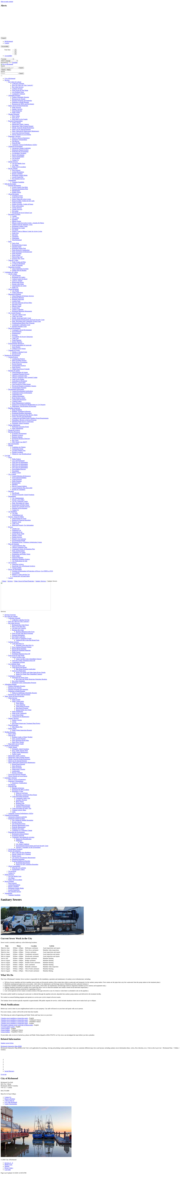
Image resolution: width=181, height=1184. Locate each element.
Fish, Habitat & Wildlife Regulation (22, 820)
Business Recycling (18, 630)
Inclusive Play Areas (18, 258)
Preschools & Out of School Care (22, 212)
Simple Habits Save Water (23, 710)
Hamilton (15, 219)
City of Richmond (10, 78)
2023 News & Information (20, 467)
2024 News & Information (20, 466)
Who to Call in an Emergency (21, 138)
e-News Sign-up (9, 1100)
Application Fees (17, 394)
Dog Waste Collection (18, 637)
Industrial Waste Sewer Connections (23, 421)
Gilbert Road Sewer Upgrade (21, 369)
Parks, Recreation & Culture (20, 503)
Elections (11, 491)
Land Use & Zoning (18, 379)
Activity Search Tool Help (20, 187)
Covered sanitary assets (8, 1027)
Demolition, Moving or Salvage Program (24, 420)
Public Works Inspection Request (22, 730)
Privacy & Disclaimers (15, 569)
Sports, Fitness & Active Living (21, 199)
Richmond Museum (18, 297)
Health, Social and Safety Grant (21, 318)
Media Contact (16, 472)
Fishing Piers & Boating (19, 270)
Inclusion (15, 335)
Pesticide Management (18, 827)
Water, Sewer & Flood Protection (18, 105)
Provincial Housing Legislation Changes (24, 386)
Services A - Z (9, 1163)
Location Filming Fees (18, 450)
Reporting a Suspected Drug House (26, 795)
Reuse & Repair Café (18, 665)
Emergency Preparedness (19, 139)
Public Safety (16, 556)
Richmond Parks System (19, 245)
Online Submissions (14, 425)
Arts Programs (16, 275)
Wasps (21, 842)
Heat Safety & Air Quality (20, 119)
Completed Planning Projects (20, 374)
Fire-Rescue (15, 141)
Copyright (8, 1170)
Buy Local (15, 440)
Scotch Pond (16, 308)
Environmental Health (18, 540)
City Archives (12, 562)
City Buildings (12, 511)
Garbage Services (17, 88)
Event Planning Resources (16, 343)
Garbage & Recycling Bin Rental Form (27, 640)
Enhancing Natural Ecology (20, 150)
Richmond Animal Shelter (20, 175)
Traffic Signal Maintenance (20, 752)
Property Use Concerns (19, 539)
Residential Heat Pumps (23, 863)
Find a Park (15, 243)
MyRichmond (9, 41)
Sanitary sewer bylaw (7, 1043)
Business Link (20, 803)
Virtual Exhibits (16, 568)
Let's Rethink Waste (18, 92)
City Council (12, 474)
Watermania (15, 238)
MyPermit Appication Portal (20, 427)
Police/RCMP (16, 143)
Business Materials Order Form (25, 631)
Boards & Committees (18, 489)
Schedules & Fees (17, 195)
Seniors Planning (17, 342)
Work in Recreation (18, 206)
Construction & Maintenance (20, 716)
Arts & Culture (12, 274)
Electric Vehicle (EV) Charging (21, 854)
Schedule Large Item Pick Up (24, 645)
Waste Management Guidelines (21, 403)
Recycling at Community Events (21, 638)
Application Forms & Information (22, 393)
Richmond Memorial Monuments (22, 311)
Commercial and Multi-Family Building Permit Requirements (30, 418)
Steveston (15, 235)
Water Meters (20, 703)
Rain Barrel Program (22, 708)
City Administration (18, 498)
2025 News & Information (20, 464)
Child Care (15, 338)
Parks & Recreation (10, 184)
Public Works (16, 112)
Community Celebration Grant (21, 325)
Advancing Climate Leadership (21, 148)
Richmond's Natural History (20, 834)
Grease (14, 722)
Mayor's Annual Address (19, 486)
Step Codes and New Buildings (21, 852)
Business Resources (14, 432)
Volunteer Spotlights (18, 182)
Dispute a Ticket (17, 535)
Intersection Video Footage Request (22, 126)
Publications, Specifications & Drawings (24, 406)
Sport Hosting (16, 347)
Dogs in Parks (16, 255)
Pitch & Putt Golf (17, 257)
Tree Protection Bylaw (18, 823)
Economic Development (19, 433)
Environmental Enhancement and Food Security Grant (28, 319)
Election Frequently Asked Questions (23, 494)
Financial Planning (17, 557)
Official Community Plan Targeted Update (24, 377)
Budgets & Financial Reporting (21, 520)
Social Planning (16, 331)
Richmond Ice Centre (18, 228)
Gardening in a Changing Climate (22, 830)
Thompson (15, 236)
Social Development (14, 328)
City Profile (15, 291)
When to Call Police (22, 793)
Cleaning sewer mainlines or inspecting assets (14, 1018)
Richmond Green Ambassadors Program (24, 682)
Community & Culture (11, 272)
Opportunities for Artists (19, 286)
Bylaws (10, 527)
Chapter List (15, 528)
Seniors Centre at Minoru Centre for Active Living (27, 231)
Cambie (14, 216)
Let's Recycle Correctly (19, 628)
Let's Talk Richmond (18, 460)
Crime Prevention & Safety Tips (21, 808)
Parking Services (17, 537)
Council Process (17, 479)
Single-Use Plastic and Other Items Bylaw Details (30, 672)
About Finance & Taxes (19, 518)
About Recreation (13, 194)
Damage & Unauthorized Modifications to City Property (29, 404)
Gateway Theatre (17, 280)
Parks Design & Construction (21, 250)
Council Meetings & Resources (21, 476)
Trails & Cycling (13, 260)
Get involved (16, 158)
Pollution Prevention (18, 829)
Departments (12, 496)
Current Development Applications (22, 391)
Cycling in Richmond (18, 263)
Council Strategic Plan (18, 545)
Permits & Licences (14, 430)
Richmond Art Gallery (18, 277)
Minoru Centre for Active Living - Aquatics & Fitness (28, 223)
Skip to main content (7, 1)
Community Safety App (23, 798)
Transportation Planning (19, 387)
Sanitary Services (17, 109)
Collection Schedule (18, 83)
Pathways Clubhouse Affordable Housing (24, 693)
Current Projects (13, 357)
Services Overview (10, 614)
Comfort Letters (16, 401)
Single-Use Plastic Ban (19, 671)
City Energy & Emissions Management (23, 857)
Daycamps (15, 211)
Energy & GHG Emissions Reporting (27, 864)
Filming (10, 445)
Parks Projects (16, 367)
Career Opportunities (11, 1104)
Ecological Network (18, 835)
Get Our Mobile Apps (18, 163)
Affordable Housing (14, 95)
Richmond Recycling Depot (20, 625)
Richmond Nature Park (19, 248)
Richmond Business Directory (21, 438)
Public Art (15, 287)
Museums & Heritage (14, 294)
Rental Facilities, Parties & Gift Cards (23, 201)
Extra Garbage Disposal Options (21, 647)
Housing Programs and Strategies (22, 100)
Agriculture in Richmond (19, 381)
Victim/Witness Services (23, 805)
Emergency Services (14, 136)
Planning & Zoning (14, 370)
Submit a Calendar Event (19, 352)
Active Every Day (17, 197)
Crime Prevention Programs (20, 796)
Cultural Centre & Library (20, 279)
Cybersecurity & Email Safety (21, 576)
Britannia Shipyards (18, 299)
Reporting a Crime (17, 791)
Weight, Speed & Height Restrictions (23, 128)
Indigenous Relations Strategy (21, 559)
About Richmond (13, 289)
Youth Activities (17, 202)
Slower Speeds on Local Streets (21, 134)
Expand (4, 38)
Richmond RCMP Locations (20, 789)
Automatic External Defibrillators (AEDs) (24, 145)
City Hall (7, 455)
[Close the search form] (1, 75)
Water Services (16, 107)
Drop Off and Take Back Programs (22, 633)
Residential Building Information (22, 413)
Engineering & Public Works (20, 505)
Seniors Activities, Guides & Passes (22, 204)
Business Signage (17, 437)
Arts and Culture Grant (19, 314)
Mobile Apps (8, 1164)
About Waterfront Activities (20, 269)
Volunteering (12, 180)
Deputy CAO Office (18, 500)
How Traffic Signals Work (20, 750)
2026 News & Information (20, 462)
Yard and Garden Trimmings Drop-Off (23, 660)
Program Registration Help (20, 189)
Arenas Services (17, 207)
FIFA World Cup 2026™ (19, 442)
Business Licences (17, 435)
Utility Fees (15, 523)
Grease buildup (5, 1028)
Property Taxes (16, 522)
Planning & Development (19, 508)
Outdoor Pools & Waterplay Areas (22, 224)
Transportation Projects (19, 365)
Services (7, 80)
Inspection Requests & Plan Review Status (24, 415)
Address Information (18, 396)
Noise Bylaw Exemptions (19, 362)
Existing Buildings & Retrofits (21, 861)
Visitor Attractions (17, 292)
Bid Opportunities (13, 443)
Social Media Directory (19, 469)
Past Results (15, 493)
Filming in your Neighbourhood (21, 454)
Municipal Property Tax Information (23, 525)
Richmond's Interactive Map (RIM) (11, 1046)
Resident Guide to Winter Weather (22, 737)
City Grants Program (14, 313)
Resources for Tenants (18, 99)
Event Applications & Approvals (21, 345)
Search (3, 66)
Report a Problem (17, 173)
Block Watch (20, 801)
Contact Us (15, 160)
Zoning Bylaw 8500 (18, 534)
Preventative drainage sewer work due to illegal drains (17, 1025)
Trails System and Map (19, 262)
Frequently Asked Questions (20, 423)
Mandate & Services (18, 788)
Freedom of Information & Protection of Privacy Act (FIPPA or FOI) (32, 571)
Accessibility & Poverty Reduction (22, 336)
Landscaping (16, 771)
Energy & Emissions (18, 155)
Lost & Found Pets (17, 177)
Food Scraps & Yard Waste (20, 90)
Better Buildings (17, 410)
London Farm (16, 301)
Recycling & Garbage (14, 82)
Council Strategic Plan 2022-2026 (22, 488)
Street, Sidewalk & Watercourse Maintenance (25, 131)
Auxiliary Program (21, 800)
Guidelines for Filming (19, 447)
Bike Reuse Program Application (25, 669)
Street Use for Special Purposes (21, 129)
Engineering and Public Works (21, 554)
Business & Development (12, 355)
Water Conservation (18, 701)
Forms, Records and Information (21, 416)
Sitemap (7, 1166)
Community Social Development (22, 330)
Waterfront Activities (14, 267)
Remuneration (16, 483)
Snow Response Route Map (20, 740)
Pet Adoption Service (18, 178)
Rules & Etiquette (17, 265)
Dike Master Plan (17, 727)
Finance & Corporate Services (21, 506)
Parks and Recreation (18, 551)
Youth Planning (16, 340)
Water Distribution (17, 711)
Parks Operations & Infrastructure (22, 252)
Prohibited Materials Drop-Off (21, 654)
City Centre (15, 218)
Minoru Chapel (16, 306)
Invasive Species (17, 822)
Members (15, 484)
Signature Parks (16, 246)
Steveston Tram (16, 304)
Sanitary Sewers (17, 720)
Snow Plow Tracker (18, 742)
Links (13, 812)
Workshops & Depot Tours (20, 677)
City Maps (15, 165)
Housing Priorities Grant (19, 326)
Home (4, 581)
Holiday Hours (16, 192)
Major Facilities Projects (19, 360)
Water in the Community (19, 713)
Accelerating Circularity (19, 153)
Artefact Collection (17, 309)
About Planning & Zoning (20, 372)
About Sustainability (18, 156)
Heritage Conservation (18, 382)
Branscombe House (18, 282)
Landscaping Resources (19, 399)
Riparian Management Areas (20, 825)
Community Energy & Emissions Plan (23, 549)
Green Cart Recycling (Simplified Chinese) (28, 659)
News (10, 457)
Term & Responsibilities (19, 477)
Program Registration (14, 185)
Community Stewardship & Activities (23, 837)
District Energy (16, 856)
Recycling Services (17, 87)
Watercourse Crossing (18, 769)
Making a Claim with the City (21, 574)
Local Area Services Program (21, 133)
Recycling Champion (18, 681)
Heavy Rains (16, 116)
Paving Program (17, 364)
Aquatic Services (17, 209)
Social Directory (9, 1071)
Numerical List (16, 530)
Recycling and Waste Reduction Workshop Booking (31, 679)
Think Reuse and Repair (19, 667)
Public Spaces (16, 652)
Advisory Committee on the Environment (28, 847)
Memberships (16, 190)
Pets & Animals (13, 168)
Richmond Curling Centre (20, 226)
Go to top (3, 1074)
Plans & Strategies (13, 544)
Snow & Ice (15, 117)
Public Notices (16, 459)
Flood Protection (17, 111)
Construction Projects (18, 359)
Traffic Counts (16, 754)
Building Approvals (14, 408)
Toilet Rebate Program (22, 706)
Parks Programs (16, 253)
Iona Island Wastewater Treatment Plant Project (26, 723)
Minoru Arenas (16, 221)
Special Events (16, 353)
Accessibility (5, 46)
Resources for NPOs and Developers (23, 104)
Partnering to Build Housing (20, 102)
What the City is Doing (19, 868)
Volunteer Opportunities (23, 806)
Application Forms (17, 449)
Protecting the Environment (20, 151)
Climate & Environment (15, 146)
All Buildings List (17, 515)
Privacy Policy (9, 1168)
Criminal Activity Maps (19, 810)
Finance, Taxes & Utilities (16, 517)
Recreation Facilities (14, 214)
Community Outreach (18, 94)
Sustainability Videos (18, 869)
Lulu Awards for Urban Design (21, 384)
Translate (14, 62)
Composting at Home (18, 662)
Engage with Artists (18, 284)
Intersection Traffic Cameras (20, 124)
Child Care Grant (17, 316)
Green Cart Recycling (18, 657)
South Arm (15, 233)
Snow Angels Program (19, 739)
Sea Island (15, 229)
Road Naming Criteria (18, 398)
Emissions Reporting (18, 859)
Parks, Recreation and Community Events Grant (26, 321)
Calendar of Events (14, 350)
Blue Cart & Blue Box (18, 626)
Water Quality (16, 699)
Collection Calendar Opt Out (20, 620)
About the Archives (18, 564)
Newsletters (15, 471)
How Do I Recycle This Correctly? (22, 85)
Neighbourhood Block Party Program (23, 323)
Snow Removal (16, 766)
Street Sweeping (17, 767)
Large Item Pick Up (18, 643)
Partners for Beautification (23, 839)
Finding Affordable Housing (20, 97)
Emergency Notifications (19, 783)
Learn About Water (17, 715)
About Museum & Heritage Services (23, 296)
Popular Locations (17, 452)
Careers (7, 43)
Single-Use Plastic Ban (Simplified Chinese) (29, 674)
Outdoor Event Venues (19, 348)
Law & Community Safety (20, 501)
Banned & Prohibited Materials (21, 650)
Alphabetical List (17, 532)
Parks (10, 241)
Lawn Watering (20, 705)
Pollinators (19, 840)
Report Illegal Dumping (19, 648)
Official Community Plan (19, 376)
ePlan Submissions (17, 428)
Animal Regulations (18, 172)
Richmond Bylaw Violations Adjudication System (27, 542)
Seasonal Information (18, 635)
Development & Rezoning (16, 389)
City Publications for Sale (19, 561)
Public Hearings (17, 481)
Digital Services (13, 162)
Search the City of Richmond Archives (23, 566)
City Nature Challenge (22, 844)
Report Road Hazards (18, 764)
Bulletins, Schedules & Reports (21, 411)
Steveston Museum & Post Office (22, 303)
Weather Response (13, 114)
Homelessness (16, 333)
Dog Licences (16, 170)
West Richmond (17, 240)
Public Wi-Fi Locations (19, 167)
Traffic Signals (16, 122)
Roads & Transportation (15, 121)
